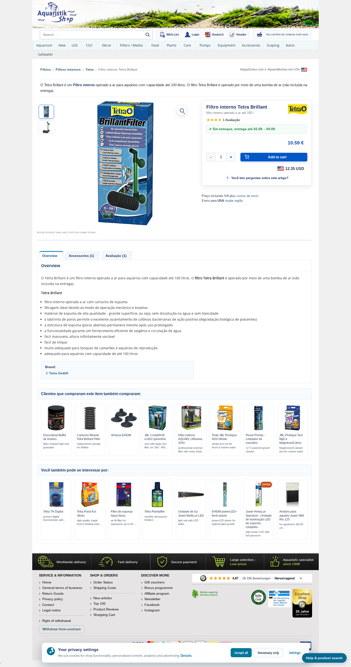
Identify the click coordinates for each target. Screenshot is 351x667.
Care (187, 45)
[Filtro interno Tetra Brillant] (46, 112)
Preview (56, 429)
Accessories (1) (81, 256)
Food (155, 45)
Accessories (251, 45)
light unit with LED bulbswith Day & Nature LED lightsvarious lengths (188, 522)
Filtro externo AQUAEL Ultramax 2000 (190, 439)
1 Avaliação (231, 120)
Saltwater (45, 54)
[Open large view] (181, 110)
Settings (294, 653)
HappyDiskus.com (252, 69)
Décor (106, 45)
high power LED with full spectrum (257, 533)
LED (75, 45)
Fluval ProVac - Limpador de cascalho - (255, 439)
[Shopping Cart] (260, 34)
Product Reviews (106, 609)
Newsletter (152, 599)
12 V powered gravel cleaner (258, 449)
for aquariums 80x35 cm (291, 526)
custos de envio (247, 196)
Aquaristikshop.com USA (283, 69)
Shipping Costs (104, 588)
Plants (171, 45)
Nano (290, 45)
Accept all (241, 653)
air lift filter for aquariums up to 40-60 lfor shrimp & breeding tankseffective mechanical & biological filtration (124, 522)
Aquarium (44, 45)
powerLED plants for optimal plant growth (223, 522)
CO (89, 45)
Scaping (273, 45)
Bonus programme (158, 588)
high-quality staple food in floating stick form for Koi (88, 522)
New (62, 45)
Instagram (152, 610)
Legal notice (51, 610)
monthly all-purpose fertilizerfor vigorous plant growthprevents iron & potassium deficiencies (155, 518)
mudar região (234, 200)
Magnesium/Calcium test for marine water (291, 449)
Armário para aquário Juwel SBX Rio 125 (291, 515)
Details (186, 655)
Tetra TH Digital (53, 511)
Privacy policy (52, 599)
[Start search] (148, 35)
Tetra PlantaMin (154, 511)
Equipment (226, 45)
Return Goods (53, 593)
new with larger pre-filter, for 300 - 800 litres (155, 445)
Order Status (103, 582)
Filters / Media (131, 45)
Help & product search (324, 658)
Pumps (205, 45)
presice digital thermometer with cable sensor (53, 518)
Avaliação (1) (116, 256)
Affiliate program (156, 593)
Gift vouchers (154, 582)
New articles (102, 598)
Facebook (152, 605)
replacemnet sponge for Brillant (89, 445)
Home (46, 582)
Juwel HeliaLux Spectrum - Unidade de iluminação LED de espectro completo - (259, 519)
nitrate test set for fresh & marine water (224, 445)
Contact (48, 605)
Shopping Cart (104, 615)
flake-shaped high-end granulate (56, 445)
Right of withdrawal (56, 621)
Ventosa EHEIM (121, 435)
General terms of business (62, 588)
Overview (49, 256)
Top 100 (99, 603)
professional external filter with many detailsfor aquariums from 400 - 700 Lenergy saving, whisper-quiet (190, 449)
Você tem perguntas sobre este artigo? (259, 178)
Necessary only (268, 653)
